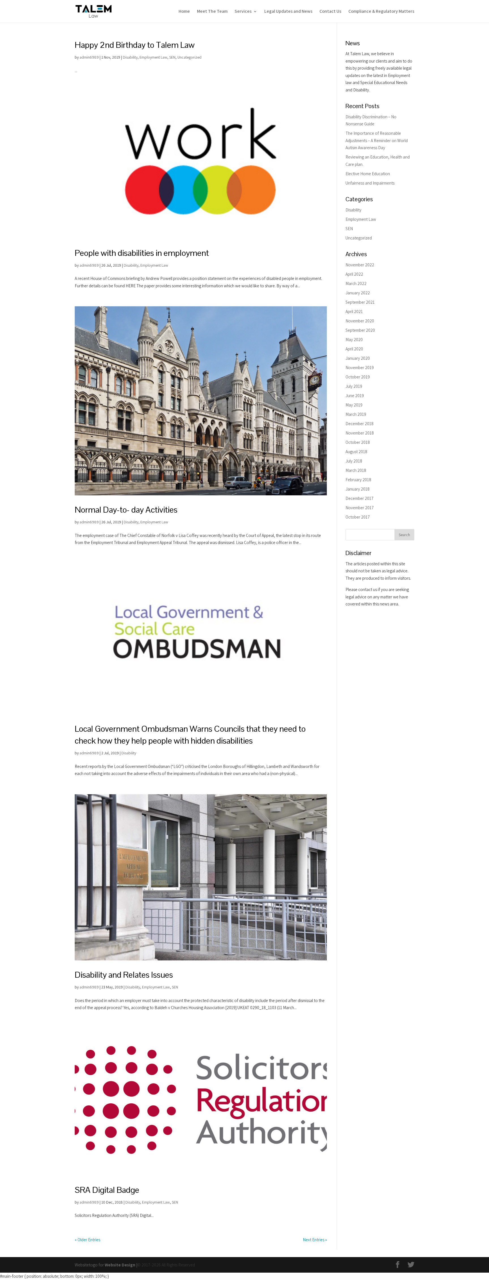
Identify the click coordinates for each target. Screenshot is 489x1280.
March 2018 (356, 470)
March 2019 (356, 414)
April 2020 (354, 349)
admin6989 (89, 57)
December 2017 (360, 498)
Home (184, 11)
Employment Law (153, 57)
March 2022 (356, 283)
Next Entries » (315, 1239)
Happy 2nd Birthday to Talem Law (135, 44)
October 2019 (358, 377)
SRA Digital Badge (107, 1189)
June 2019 (355, 395)
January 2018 (358, 489)
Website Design (120, 1265)
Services (243, 11)
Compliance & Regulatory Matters (381, 11)
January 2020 (358, 358)
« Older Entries (87, 1239)
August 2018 (356, 451)
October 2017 (358, 517)
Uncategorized (189, 57)
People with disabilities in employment (142, 252)
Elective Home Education (368, 173)
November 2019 (360, 367)
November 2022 (360, 264)
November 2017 (360, 507)
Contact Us (330, 11)
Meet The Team (212, 11)
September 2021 (360, 302)
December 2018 (360, 423)
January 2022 (358, 293)
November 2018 (360, 433)
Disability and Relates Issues (124, 974)
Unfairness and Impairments (370, 183)
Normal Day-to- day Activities (126, 509)
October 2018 (358, 442)
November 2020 (360, 321)
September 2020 (360, 330)
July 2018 (354, 461)
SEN (172, 57)
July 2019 (354, 386)
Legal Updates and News (288, 11)
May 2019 (354, 405)
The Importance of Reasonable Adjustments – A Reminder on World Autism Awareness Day (377, 140)
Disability (130, 57)
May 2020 (354, 339)
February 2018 (358, 479)
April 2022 (354, 274)
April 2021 (354, 311)
